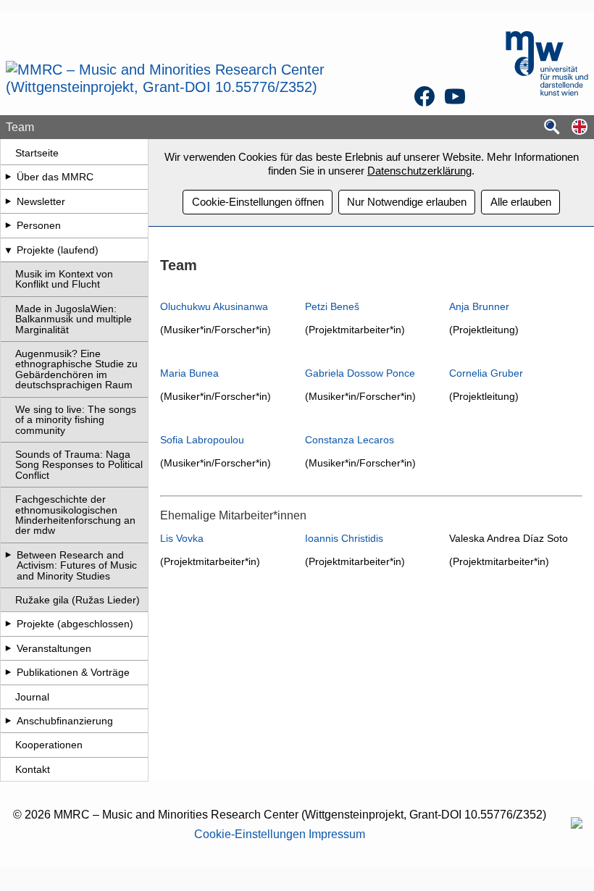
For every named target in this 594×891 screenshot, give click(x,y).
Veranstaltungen (54, 648)
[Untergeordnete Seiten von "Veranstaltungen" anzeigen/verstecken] (8, 648)
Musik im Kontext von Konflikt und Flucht (64, 279)
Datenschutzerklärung (419, 170)
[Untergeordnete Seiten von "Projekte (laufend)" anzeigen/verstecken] (8, 250)
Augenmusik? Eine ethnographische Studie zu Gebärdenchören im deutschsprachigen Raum (76, 369)
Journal (32, 697)
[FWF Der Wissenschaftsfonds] (576, 825)
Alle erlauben (520, 202)
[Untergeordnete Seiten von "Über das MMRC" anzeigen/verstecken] (8, 176)
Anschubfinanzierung (65, 721)
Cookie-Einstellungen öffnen (258, 202)
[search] (552, 128)
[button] (579, 128)
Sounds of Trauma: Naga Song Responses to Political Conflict (79, 464)
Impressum (337, 834)
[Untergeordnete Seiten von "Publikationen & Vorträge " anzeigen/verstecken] (8, 672)
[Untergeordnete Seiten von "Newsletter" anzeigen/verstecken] (8, 201)
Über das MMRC (55, 177)
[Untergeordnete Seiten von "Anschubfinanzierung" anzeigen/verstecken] (8, 720)
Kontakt (32, 769)
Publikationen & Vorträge (73, 672)
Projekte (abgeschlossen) (75, 623)
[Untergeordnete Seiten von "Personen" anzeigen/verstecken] (8, 225)
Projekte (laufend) (58, 250)
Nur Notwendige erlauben (407, 202)
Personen (39, 225)
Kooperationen (49, 744)
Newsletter (41, 201)
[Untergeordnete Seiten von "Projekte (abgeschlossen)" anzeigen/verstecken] (8, 623)
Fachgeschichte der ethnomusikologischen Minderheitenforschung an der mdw (75, 514)
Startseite (37, 153)
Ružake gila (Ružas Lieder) (77, 600)
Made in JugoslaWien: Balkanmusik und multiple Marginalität (73, 319)
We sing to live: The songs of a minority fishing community (75, 419)
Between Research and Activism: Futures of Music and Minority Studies (77, 565)
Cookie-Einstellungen (250, 834)
